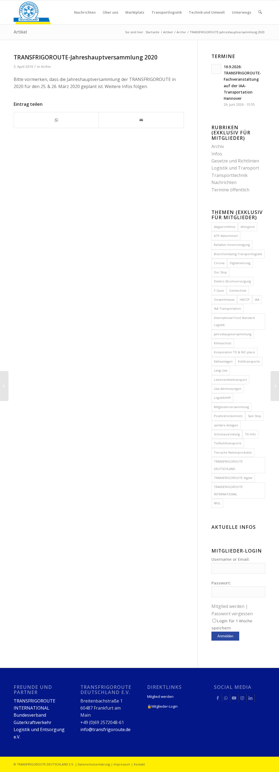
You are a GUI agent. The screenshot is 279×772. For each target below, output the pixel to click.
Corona (219, 263)
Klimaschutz (223, 343)
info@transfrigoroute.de (105, 729)
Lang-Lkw (221, 370)
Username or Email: (230, 559)
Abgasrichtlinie (224, 227)
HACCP (245, 299)
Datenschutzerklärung (94, 764)
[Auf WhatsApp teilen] (56, 120)
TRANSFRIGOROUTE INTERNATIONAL (228, 490)
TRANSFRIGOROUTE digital (233, 478)
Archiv (46, 66)
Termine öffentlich (230, 190)
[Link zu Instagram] (242, 698)
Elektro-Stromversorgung (232, 281)
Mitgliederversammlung (231, 407)
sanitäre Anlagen (226, 425)
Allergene (248, 227)
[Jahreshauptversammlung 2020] (4, 386)
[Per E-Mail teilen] (141, 120)
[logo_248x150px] (32, 12)
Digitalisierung (240, 263)
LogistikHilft (222, 398)
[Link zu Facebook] (218, 698)
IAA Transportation (227, 308)
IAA (257, 299)
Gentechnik (237, 290)
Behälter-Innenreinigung (232, 245)
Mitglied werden (227, 606)
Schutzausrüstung (227, 434)
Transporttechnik (229, 175)
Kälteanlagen (223, 361)
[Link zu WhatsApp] (226, 698)
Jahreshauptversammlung (232, 334)
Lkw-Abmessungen (227, 389)
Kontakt (139, 764)
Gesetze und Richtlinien (235, 161)
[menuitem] (85, 12)
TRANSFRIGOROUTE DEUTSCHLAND (228, 465)
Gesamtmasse (224, 299)
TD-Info (250, 434)
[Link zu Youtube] (234, 698)
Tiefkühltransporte (227, 443)
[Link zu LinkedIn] (250, 698)
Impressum (122, 764)
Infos (216, 154)
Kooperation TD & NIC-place (234, 352)
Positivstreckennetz (228, 416)
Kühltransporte (249, 361)
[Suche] (260, 12)
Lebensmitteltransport (230, 380)
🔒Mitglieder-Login (162, 706)
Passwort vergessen (232, 614)
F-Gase (219, 290)
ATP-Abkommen (226, 236)
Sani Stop (254, 416)
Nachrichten (223, 182)
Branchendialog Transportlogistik (238, 254)
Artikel (20, 32)
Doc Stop (220, 272)
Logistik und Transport (235, 168)
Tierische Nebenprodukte (233, 452)
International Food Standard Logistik (234, 321)
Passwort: (221, 583)
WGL (217, 503)
